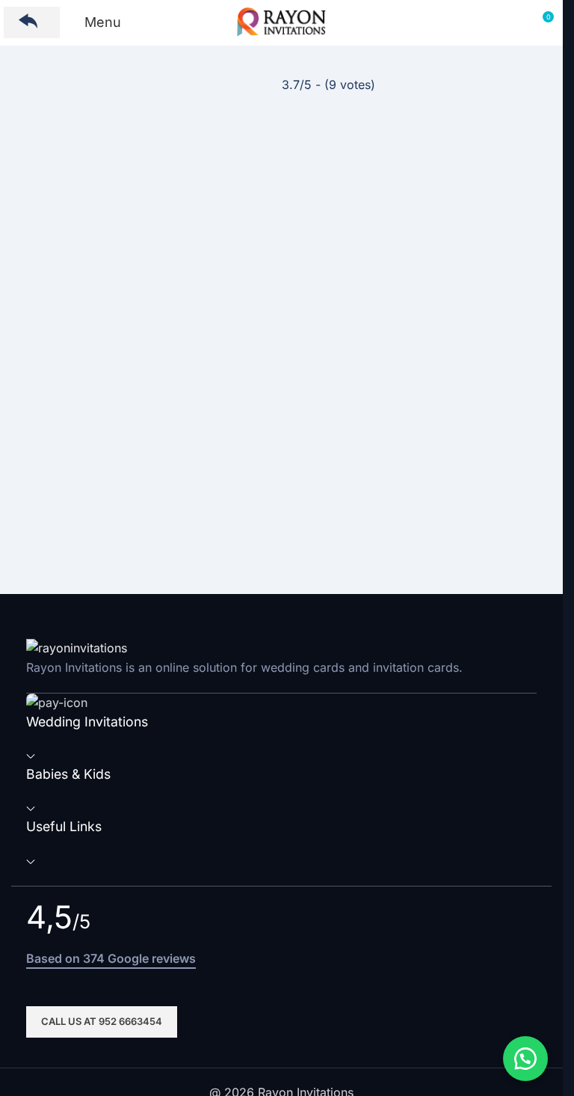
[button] (525, 1058)
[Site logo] (282, 20)
